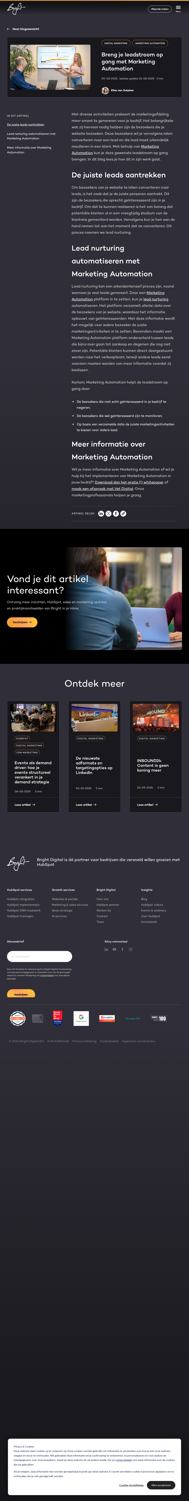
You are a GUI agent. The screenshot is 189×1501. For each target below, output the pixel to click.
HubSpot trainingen (20, 916)
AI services (59, 916)
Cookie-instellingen (131, 1485)
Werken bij (104, 910)
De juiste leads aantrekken (25, 124)
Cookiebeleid (109, 1041)
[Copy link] (123, 514)
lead (147, 299)
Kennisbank (149, 922)
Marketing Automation (150, 43)
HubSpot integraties (21, 899)
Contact (102, 916)
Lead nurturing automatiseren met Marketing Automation (31, 136)
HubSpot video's (152, 904)
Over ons (103, 899)
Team (100, 922)
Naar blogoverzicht (26, 29)
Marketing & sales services (70, 904)
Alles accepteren (161, 1485)
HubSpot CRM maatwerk (24, 910)
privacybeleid (124, 1459)
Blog (144, 899)
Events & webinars (153, 910)
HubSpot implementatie (23, 904)
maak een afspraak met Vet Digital (102, 488)
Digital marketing (115, 43)
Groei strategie (62, 910)
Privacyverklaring (84, 1041)
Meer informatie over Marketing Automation (29, 150)
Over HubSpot (150, 916)
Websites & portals (65, 899)
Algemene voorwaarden (138, 1041)
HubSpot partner (108, 904)
